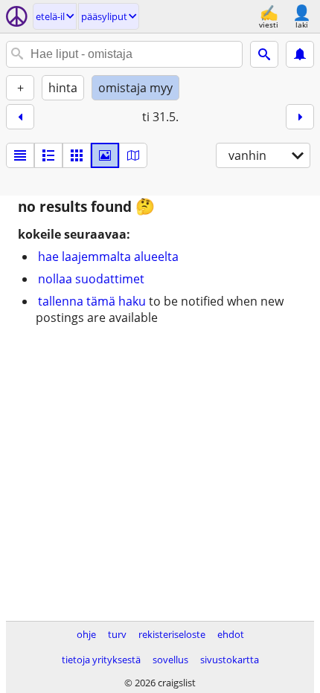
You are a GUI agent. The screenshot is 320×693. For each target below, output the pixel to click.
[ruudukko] (77, 155)
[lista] (20, 155)
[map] (133, 155)
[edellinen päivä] (20, 116)
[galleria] (105, 155)
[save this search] (300, 54)
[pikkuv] (48, 155)
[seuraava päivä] (300, 116)
